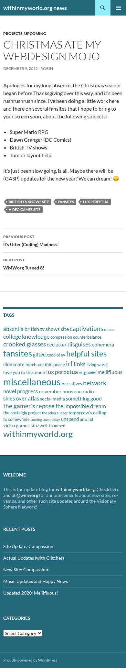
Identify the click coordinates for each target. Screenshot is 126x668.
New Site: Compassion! (26, 569)
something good (84, 398)
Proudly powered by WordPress (30, 660)
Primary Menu (118, 8)
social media (52, 398)
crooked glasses (24, 344)
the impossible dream (81, 406)
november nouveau (60, 391)
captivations (86, 328)
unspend (70, 419)
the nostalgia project (22, 412)
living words (98, 364)
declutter (57, 344)
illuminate (14, 364)
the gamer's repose (29, 406)
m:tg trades (88, 372)
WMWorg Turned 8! (23, 263)
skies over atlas (21, 398)
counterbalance (87, 337)
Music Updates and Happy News (35, 581)
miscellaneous (32, 381)
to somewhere (16, 419)
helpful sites (86, 353)
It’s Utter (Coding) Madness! (31, 240)
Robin (46, 68)
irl (69, 363)
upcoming (35, 33)
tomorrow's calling (87, 412)
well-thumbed (52, 425)
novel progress (20, 391)
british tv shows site (29, 202)
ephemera (103, 344)
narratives (72, 383)
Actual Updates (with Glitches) (33, 558)
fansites (66, 202)
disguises (79, 344)
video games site (24, 209)
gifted (39, 354)
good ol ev (56, 354)
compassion (61, 337)
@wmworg (27, 495)
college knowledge (26, 336)
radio (88, 391)
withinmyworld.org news (35, 7)
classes (109, 329)
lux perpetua (96, 202)
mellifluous (110, 372)
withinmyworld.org (38, 434)
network (94, 383)
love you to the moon (24, 372)
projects (13, 33)
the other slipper (55, 413)
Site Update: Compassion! (29, 546)
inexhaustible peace (45, 364)
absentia (13, 328)
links (80, 363)
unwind (86, 419)
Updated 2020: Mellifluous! (30, 593)
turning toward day (45, 419)
